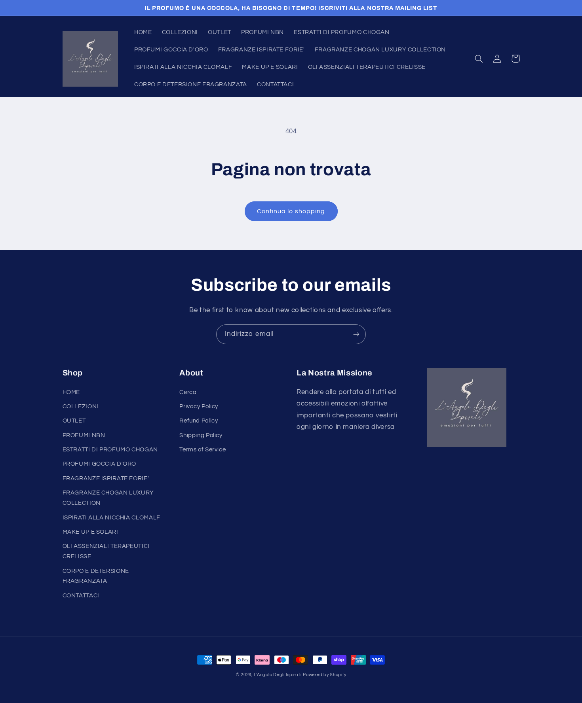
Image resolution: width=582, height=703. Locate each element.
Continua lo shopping (291, 211)
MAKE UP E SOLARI (90, 532)
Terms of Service (202, 450)
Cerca (187, 392)
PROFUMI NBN (84, 435)
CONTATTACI (81, 596)
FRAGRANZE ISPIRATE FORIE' (106, 478)
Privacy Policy (198, 406)
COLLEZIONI (81, 406)
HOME (71, 392)
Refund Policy (198, 421)
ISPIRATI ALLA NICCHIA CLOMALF (111, 518)
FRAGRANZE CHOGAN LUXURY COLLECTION (108, 498)
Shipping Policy (200, 435)
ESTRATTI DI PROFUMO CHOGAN (110, 450)
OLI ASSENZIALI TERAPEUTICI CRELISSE (106, 551)
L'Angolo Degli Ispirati (278, 675)
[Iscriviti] (356, 334)
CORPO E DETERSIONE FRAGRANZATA (96, 576)
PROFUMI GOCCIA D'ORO (100, 464)
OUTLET (74, 421)
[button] (479, 58)
